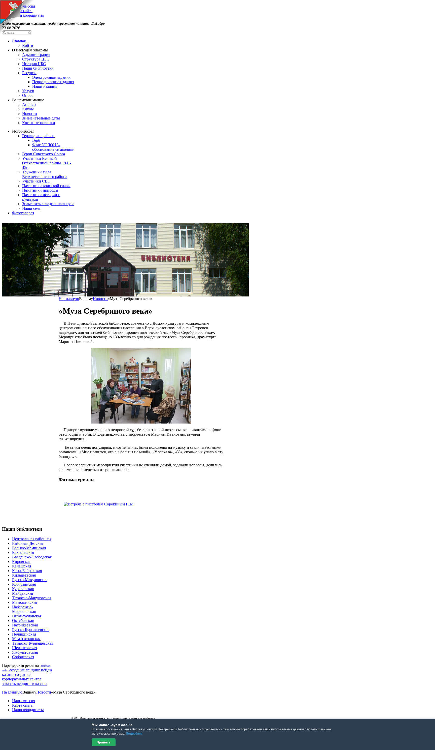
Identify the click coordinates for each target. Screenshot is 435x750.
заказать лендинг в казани (24, 683)
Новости (100, 298)
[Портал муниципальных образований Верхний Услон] (17, 33)
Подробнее (134, 733)
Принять (104, 742)
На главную (69, 298)
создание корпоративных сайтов (22, 676)
